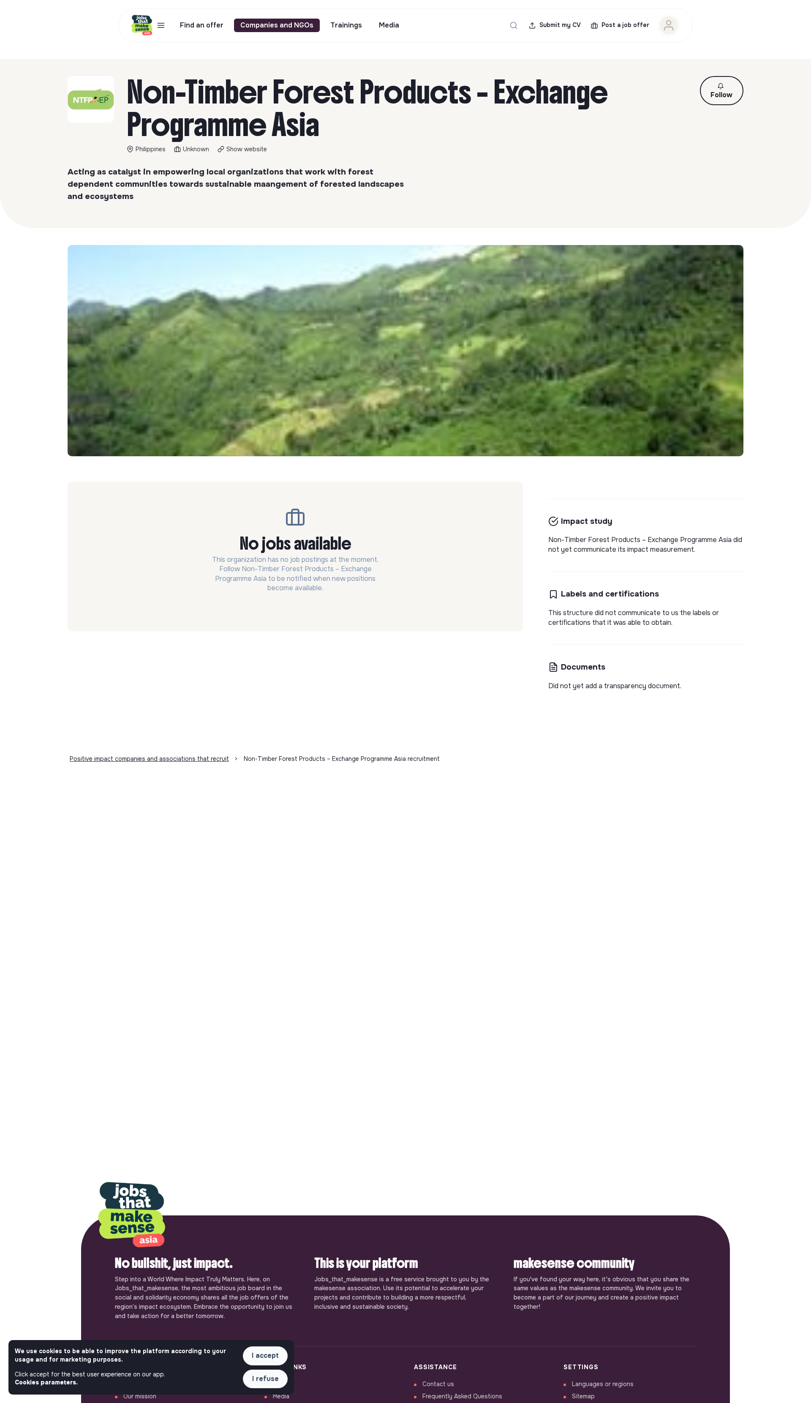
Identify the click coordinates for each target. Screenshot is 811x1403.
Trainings (346, 25)
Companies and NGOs (276, 25)
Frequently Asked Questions (462, 1396)
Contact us (438, 1384)
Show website (246, 149)
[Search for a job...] (513, 25)
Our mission (139, 1396)
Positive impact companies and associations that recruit (149, 759)
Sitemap (583, 1396)
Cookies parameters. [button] (46, 1382)
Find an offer (201, 25)
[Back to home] (132, 1215)
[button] (721, 90)
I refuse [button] (265, 1378)
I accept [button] (265, 1355)
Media (389, 25)
